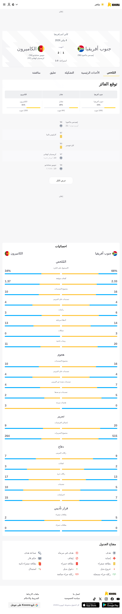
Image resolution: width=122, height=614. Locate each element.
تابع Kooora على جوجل (22, 605)
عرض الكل (61, 180)
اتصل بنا (76, 594)
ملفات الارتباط (32, 594)
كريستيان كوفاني (49, 154)
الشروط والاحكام (31, 598)
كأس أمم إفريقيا (61, 34)
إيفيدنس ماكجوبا (72, 122)
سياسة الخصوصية (72, 598)
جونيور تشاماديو (50, 165)
